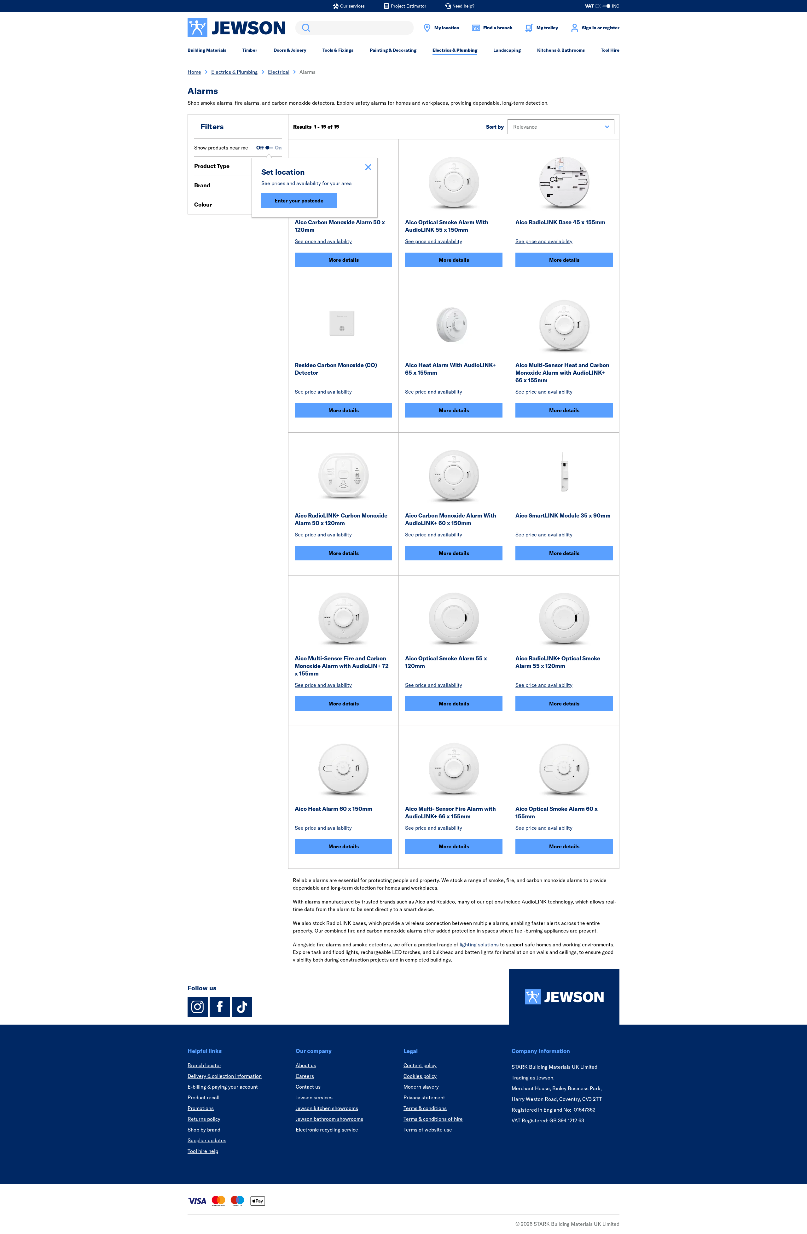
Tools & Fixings (337, 50)
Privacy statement (424, 1097)
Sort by (495, 127)
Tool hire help (203, 1151)
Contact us (308, 1087)
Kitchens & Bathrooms (561, 50)
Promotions (201, 1108)
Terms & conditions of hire (433, 1119)
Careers (305, 1076)
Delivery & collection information (225, 1076)
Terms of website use (428, 1129)
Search (304, 28)
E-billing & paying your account (223, 1087)
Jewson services (314, 1097)
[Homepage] (564, 996)
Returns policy (204, 1119)
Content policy (420, 1065)
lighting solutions (479, 944)
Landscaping (507, 50)
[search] (354, 28)
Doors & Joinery (290, 50)
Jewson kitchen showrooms (327, 1108)
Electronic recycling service (327, 1129)
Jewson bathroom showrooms (329, 1119)
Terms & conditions (425, 1108)
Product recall (203, 1097)
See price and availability (323, 241)
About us (306, 1065)
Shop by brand (204, 1129)
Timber (249, 50)
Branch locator (204, 1065)
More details (343, 260)
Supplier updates (207, 1140)
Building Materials (207, 50)
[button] (561, 126)
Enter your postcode (299, 200)
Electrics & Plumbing (455, 50)
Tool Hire (610, 50)
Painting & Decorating (393, 50)
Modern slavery (421, 1087)
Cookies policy (420, 1076)
